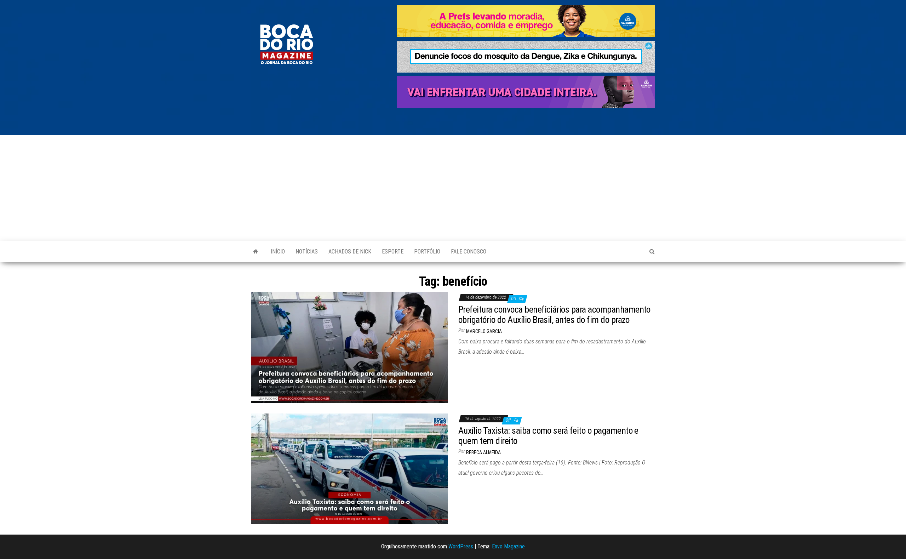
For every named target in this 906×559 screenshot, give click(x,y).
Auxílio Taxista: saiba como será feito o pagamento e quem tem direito (548, 435)
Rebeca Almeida (483, 452)
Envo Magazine (508, 546)
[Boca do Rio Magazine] (255, 251)
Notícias (307, 251)
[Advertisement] (453, 188)
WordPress (460, 546)
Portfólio (427, 251)
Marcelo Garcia (484, 331)
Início (278, 251)
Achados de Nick (349, 251)
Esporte (392, 251)
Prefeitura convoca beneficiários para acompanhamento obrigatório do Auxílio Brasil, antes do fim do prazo (554, 314)
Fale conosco (468, 251)
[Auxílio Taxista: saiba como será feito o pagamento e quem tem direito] (349, 468)
